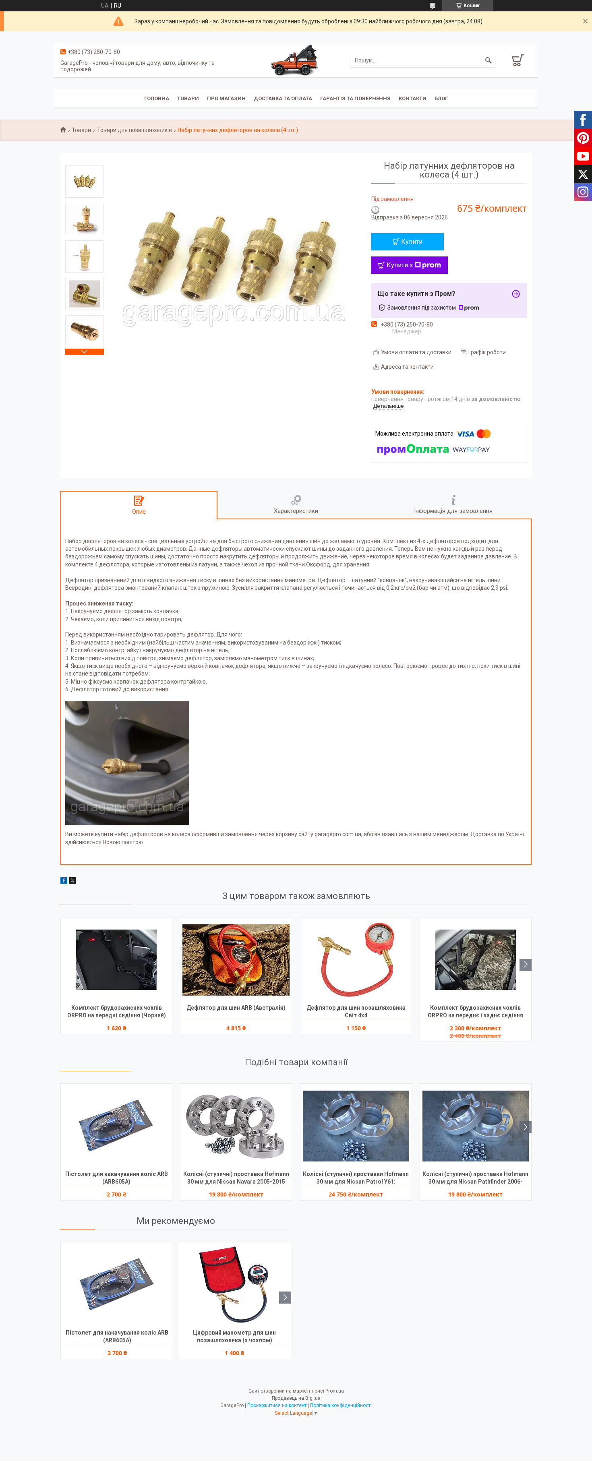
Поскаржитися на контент (276, 1405)
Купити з (400, 265)
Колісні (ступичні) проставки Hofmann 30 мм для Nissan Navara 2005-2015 (236, 1178)
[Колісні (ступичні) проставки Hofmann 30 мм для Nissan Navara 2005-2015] (236, 1126)
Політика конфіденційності (341, 1405)
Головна (156, 98)
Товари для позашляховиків (134, 130)
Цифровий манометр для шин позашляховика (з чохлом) (234, 1336)
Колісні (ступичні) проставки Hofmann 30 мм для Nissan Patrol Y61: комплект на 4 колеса (356, 1178)
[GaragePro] (296, 60)
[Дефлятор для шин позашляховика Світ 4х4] (356, 960)
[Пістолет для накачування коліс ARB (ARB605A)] (116, 1126)
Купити (411, 242)
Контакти (412, 98)
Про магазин (226, 98)
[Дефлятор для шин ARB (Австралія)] (236, 960)
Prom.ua (334, 1391)
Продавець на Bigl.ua (296, 1398)
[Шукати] (488, 60)
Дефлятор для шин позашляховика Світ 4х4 (356, 1011)
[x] (72, 881)
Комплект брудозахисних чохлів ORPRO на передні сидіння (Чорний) (116, 1011)
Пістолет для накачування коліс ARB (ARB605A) (116, 1178)
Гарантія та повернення (355, 98)
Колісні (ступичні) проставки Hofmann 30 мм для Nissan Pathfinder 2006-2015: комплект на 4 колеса (475, 1178)
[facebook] (63, 881)
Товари (188, 98)
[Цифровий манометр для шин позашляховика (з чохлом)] (234, 1284)
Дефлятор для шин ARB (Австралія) (236, 1007)
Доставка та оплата (283, 98)
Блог (441, 98)
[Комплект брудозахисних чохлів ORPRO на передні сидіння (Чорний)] (116, 960)
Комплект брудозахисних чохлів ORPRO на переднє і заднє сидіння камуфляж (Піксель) (475, 1012)
